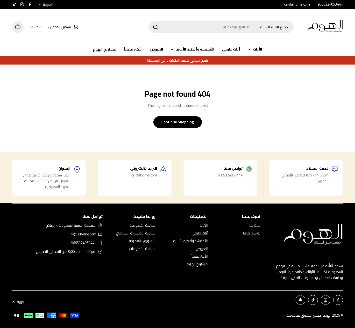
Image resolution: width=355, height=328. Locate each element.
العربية (48, 4)
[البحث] (155, 27)
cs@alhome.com (83, 234)
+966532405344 (83, 243)
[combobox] (221, 27)
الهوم (326, 315)
